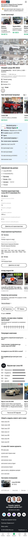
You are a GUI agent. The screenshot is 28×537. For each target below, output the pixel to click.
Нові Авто (15, 490)
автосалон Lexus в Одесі (8, 463)
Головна (3, 535)
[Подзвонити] (24, 514)
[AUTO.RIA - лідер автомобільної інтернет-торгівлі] (5, 2)
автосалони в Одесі (7, 467)
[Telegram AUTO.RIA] (4, 514)
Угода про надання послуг (8, 519)
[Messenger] (9, 514)
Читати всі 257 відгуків (14, 412)
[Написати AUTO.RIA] (19, 514)
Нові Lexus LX (5, 432)
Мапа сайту (4, 526)
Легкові (23, 490)
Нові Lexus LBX (5, 425)
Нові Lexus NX (5, 435)
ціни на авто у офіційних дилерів (10, 470)
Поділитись (8, 309)
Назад (4, 42)
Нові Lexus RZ (5, 442)
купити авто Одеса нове (8, 453)
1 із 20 (4, 57)
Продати (14, 535)
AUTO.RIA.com (5, 490)
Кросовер (6, 176)
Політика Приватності (7, 523)
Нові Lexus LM (5, 428)
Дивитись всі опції (14, 265)
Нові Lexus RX (5, 438)
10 (23, 328)
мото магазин (5, 473)
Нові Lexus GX (5, 421)
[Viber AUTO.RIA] (14, 514)
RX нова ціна (5, 450)
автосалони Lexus (6, 460)
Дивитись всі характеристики (14, 226)
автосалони (4, 456)
